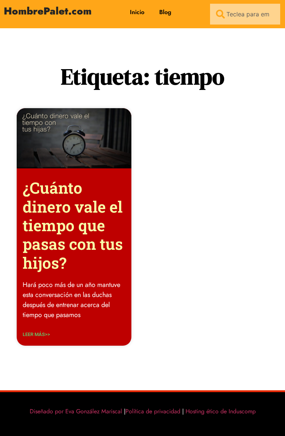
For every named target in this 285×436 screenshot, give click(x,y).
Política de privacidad (152, 411)
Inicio (137, 12)
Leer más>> (36, 334)
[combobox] (245, 14)
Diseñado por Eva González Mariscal (76, 411)
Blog (165, 12)
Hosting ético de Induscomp (219, 411)
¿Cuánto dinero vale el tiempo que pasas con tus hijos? (73, 225)
